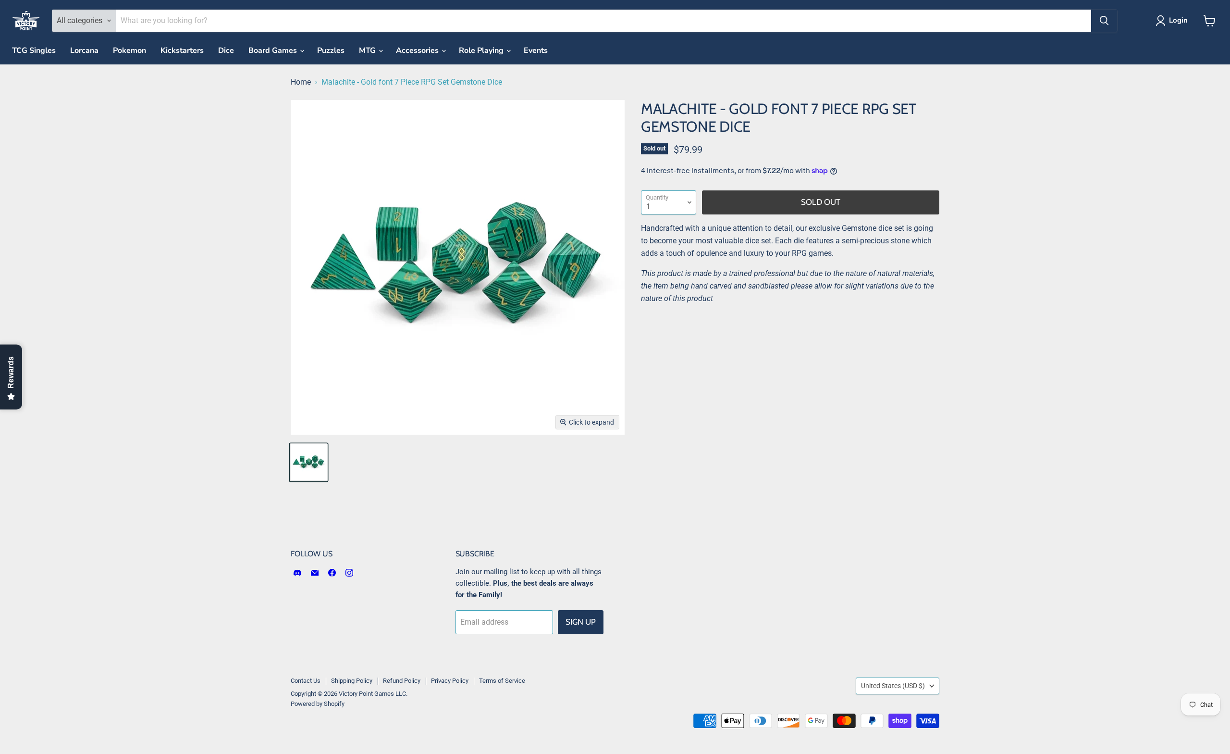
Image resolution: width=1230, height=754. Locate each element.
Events (536, 50)
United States (893, 686)
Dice (226, 50)
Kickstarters (182, 50)
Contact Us (305, 680)
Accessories (418, 50)
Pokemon (129, 50)
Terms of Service (502, 680)
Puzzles (330, 50)
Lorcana (84, 50)
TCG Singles (34, 50)
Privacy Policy (449, 680)
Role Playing (482, 50)
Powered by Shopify (317, 703)
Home (301, 82)
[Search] (1104, 21)
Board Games (273, 50)
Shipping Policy (351, 680)
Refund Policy (401, 680)
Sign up (581, 622)
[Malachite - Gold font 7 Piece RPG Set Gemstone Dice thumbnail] (309, 462)
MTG (368, 50)
